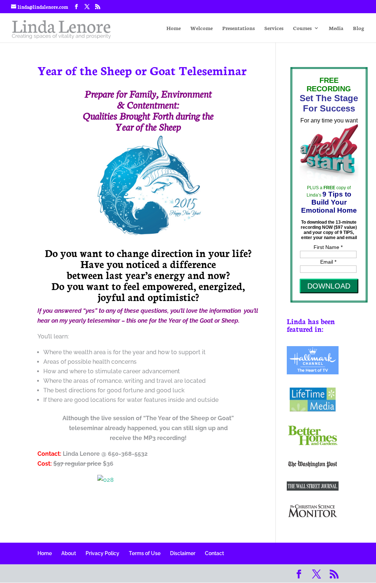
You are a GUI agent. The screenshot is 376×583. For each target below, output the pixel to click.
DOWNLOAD (328, 286)
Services (273, 28)
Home (173, 28)
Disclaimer (182, 553)
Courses (302, 28)
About (68, 553)
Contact (214, 553)
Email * (328, 262)
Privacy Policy (102, 553)
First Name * (328, 247)
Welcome (201, 28)
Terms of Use (144, 553)
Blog (358, 28)
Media (336, 28)
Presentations (238, 28)
